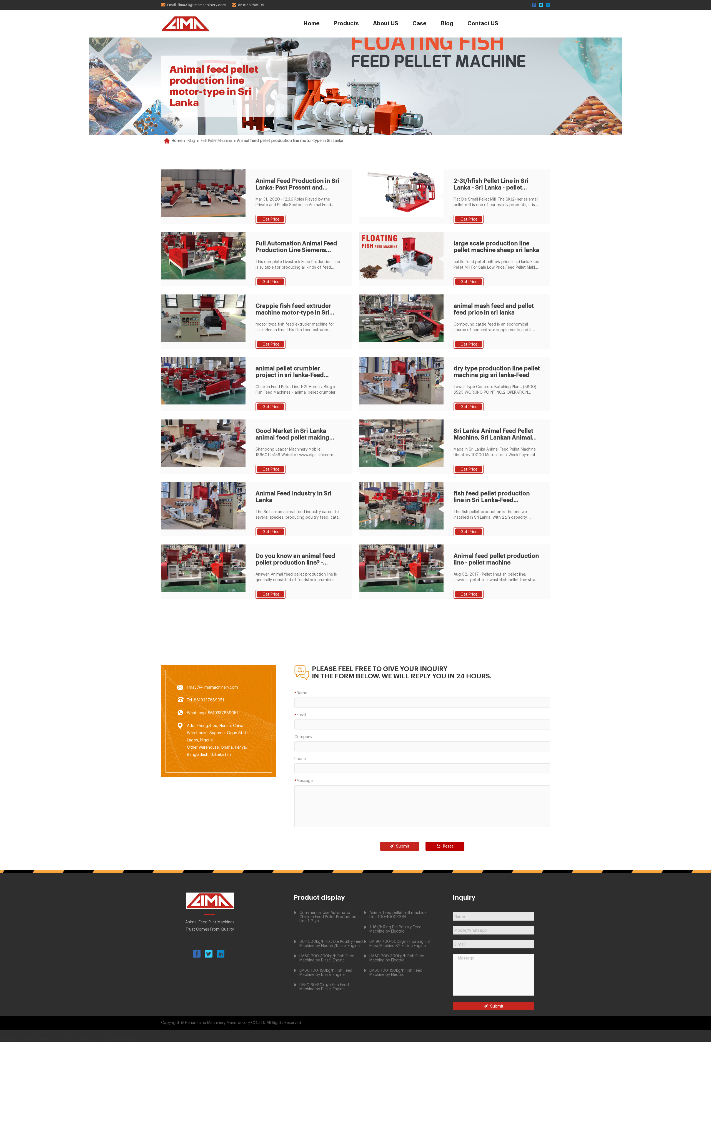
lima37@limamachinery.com (212, 687)
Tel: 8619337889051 (205, 700)
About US (385, 23)
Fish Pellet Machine (216, 141)
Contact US (482, 23)
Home (311, 23)
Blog (447, 23)
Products (346, 23)
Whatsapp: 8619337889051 (212, 713)
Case (419, 23)
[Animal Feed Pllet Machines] (201, 24)
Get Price (270, 219)
